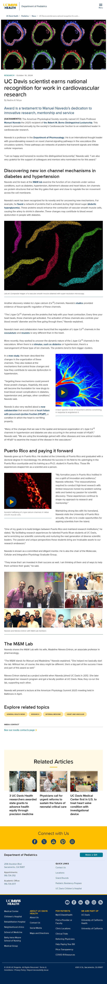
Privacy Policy (20, 970)
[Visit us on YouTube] (67, 902)
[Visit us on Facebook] (73, 902)
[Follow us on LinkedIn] (79, 902)
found (20, 204)
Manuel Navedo (12, 122)
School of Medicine (13, 932)
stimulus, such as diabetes (47, 344)
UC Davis (85, 914)
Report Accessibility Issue (37, 970)
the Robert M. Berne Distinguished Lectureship (68, 122)
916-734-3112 (10, 875)
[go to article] (23, 781)
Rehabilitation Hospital (14, 921)
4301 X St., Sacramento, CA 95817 (89, 967)
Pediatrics (25, 16)
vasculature (10, 333)
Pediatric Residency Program (69, 883)
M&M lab (37, 182)
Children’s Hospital (13, 916)
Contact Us (61, 867)
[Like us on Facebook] (34, 841)
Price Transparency (64, 949)
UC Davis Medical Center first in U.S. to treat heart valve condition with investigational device (83, 804)
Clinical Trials (62, 933)
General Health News (16, 714)
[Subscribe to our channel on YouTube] (53, 841)
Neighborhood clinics (14, 927)
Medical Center (11, 911)
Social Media (36, 927)
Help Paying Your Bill (65, 944)
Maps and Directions (39, 933)
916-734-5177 (10, 883)
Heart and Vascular (75, 714)
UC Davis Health (12, 16)
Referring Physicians (65, 938)
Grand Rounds (62, 877)
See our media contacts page (19, 730)
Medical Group (11, 945)
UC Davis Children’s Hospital (69, 888)
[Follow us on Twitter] (44, 841)
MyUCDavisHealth (64, 914)
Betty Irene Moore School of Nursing (12, 939)
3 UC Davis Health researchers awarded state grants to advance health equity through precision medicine (23, 804)
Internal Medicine (53, 714)
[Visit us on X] (86, 902)
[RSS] (99, 902)
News (34, 16)
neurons (25, 333)
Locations (60, 872)
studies (79, 303)
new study (13, 355)
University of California (92, 928)
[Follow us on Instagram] (72, 841)
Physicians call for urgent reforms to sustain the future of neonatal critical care (53, 801)
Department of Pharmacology (48, 137)
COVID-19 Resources (65, 954)
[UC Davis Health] (13, 902)
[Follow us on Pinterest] (63, 841)
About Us (34, 917)
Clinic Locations (63, 928)
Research (9, 75)
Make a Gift (91, 854)
